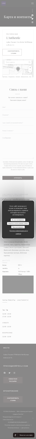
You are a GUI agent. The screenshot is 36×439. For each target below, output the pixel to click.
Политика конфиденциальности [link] (19, 231)
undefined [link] (18, 234)
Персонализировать (18, 227)
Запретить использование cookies (18, 223)
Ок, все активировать (18, 220)
